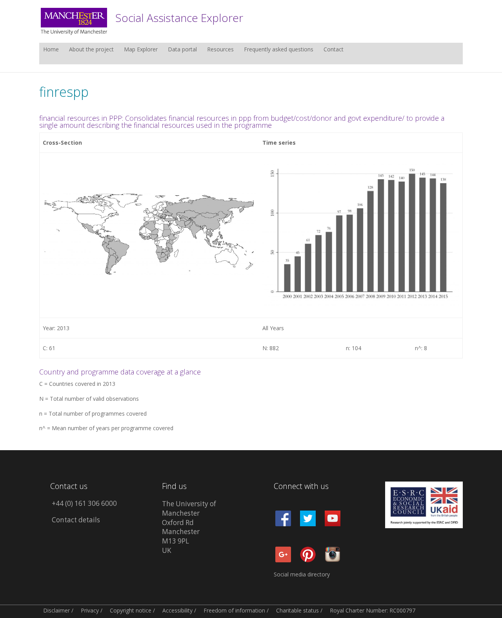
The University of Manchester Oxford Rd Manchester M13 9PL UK (189, 527)
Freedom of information (234, 610)
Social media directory (302, 574)
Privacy (90, 610)
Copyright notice (130, 610)
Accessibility (177, 610)
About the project (91, 50)
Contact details (76, 519)
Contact (334, 50)
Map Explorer (141, 50)
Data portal (182, 50)
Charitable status (297, 610)
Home (51, 50)
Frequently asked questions (278, 50)
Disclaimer (56, 610)
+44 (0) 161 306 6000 (84, 503)
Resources (220, 50)
